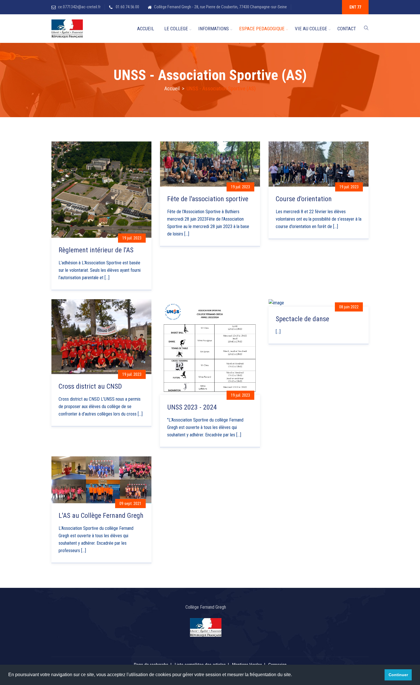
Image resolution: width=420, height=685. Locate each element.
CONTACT (346, 28)
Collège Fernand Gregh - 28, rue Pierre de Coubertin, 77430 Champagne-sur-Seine (220, 6)
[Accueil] (67, 28)
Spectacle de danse (302, 319)
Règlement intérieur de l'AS (96, 250)
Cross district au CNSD (90, 386)
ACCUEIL (145, 28)
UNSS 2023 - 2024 (192, 407)
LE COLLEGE (176, 28)
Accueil (172, 88)
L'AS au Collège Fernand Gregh (101, 516)
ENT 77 (355, 7)
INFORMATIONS (213, 28)
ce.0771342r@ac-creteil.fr (79, 6)
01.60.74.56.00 (127, 6)
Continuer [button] (398, 674)
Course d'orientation (304, 199)
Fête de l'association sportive (207, 199)
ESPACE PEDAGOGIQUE (262, 28)
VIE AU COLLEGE (311, 28)
